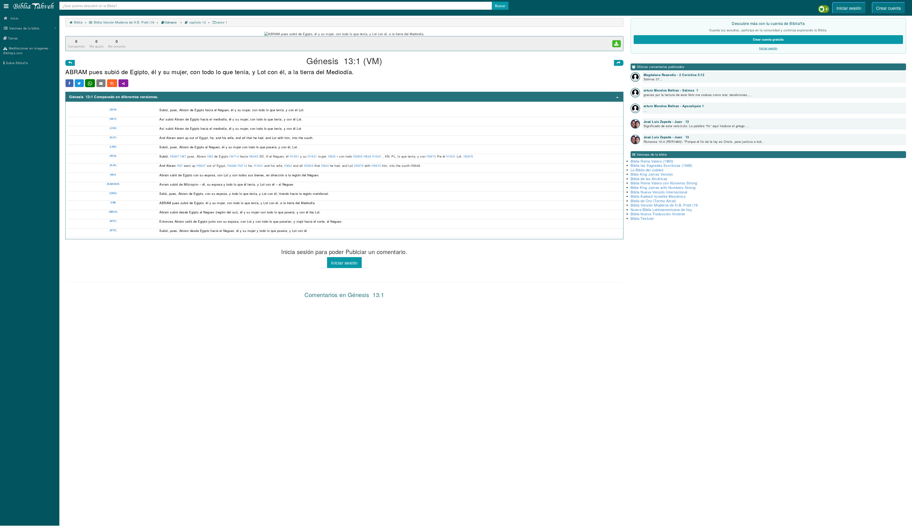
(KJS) (113, 165)
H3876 (469, 156)
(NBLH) (113, 211)
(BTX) (113, 230)
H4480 (232, 165)
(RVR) (113, 109)
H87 (183, 156)
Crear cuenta (888, 8)
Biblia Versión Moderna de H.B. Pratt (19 (123, 22)
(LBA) (113, 146)
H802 (332, 156)
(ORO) (113, 193)
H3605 (358, 156)
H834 (368, 156)
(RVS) (113, 156)
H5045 (254, 156)
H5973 (432, 156)
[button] (6, 6)
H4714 (234, 156)
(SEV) (113, 118)
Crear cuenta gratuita (768, 39)
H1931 (295, 156)
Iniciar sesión (848, 8)
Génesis (171, 22)
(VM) (113, 202)
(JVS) (113, 128)
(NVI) (113, 174)
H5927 (175, 156)
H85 (210, 156)
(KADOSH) (113, 184)
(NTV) (113, 221)
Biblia (77, 22)
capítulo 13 (197, 22)
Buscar (500, 5)
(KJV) (113, 137)
